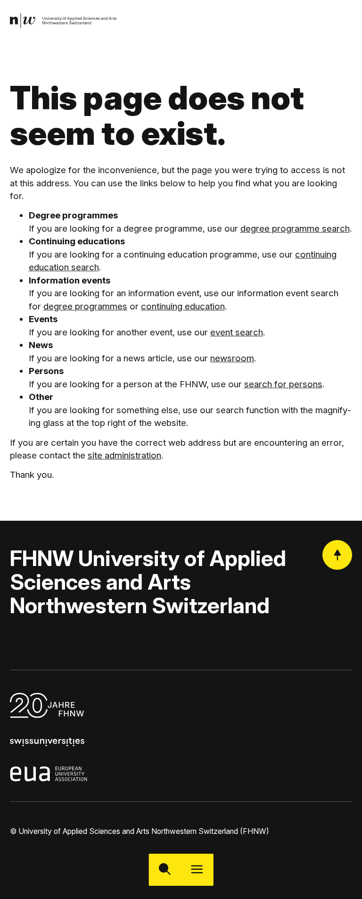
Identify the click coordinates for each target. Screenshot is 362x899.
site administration (124, 455)
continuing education (183, 306)
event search (236, 332)
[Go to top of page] (337, 555)
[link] (63, 21)
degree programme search (295, 228)
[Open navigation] (197, 870)
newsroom (232, 358)
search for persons (283, 384)
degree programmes (85, 306)
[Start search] (165, 870)
